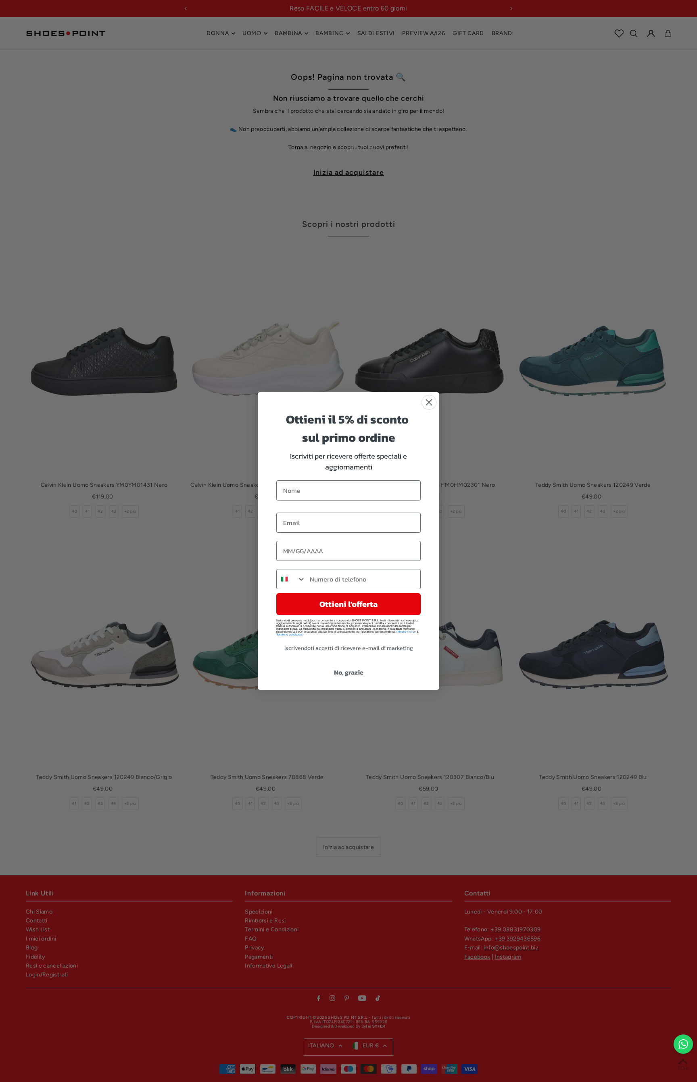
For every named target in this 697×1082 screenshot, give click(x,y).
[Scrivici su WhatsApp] (683, 1044)
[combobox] (291, 579)
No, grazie (348, 672)
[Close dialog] (429, 402)
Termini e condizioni (289, 634)
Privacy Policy (406, 631)
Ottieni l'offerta (348, 604)
